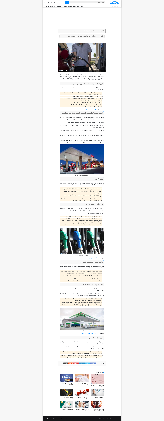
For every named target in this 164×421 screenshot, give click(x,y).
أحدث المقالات (50, 2)
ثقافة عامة (70, 6)
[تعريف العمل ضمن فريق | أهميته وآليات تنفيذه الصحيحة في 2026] (82, 404)
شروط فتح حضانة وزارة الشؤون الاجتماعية (90, 333)
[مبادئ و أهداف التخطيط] (97, 392)
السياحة (74, 6)
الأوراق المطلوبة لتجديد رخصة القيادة (89, 109)
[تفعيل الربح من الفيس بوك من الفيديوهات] (66, 378)
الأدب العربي (59, 6)
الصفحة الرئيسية (57, 2)
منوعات (47, 6)
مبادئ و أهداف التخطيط (99, 397)
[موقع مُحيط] (114, 2)
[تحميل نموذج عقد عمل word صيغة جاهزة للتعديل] (97, 379)
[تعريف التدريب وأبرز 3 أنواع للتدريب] (66, 392)
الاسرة (82, 6)
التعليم (78, 6)
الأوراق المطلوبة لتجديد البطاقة (91, 258)
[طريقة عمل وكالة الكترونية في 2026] (66, 404)
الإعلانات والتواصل (48, 418)
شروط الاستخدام (55, 418)
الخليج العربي (64, 6)
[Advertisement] (82, 18)
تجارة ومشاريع (52, 6)
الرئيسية (101, 30)
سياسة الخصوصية (62, 418)
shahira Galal (103, 40)
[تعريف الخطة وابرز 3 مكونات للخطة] (82, 392)
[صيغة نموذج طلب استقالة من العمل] (82, 378)
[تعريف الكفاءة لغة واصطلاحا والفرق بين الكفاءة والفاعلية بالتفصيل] (97, 404)
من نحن (67, 418)
